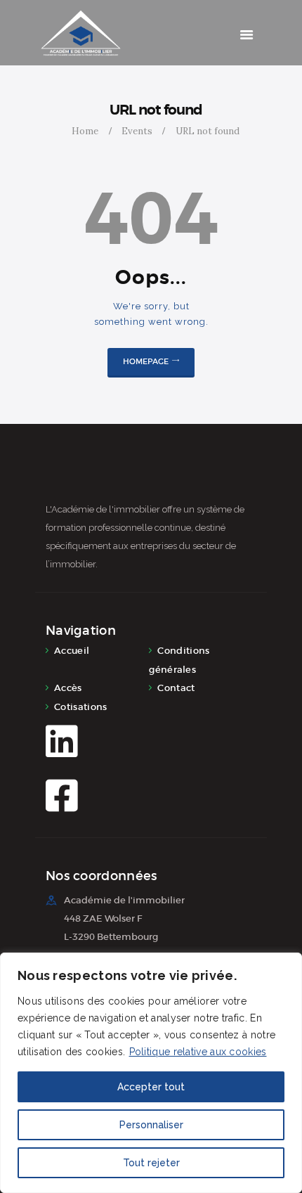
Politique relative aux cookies (198, 1051)
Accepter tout (151, 1086)
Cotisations (80, 707)
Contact (176, 688)
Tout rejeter (151, 1162)
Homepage (146, 361)
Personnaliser (151, 1124)
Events (137, 131)
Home (85, 131)
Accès (68, 688)
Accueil (71, 651)
